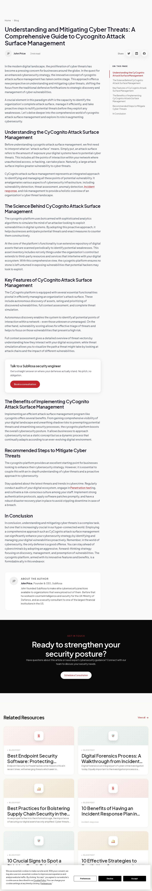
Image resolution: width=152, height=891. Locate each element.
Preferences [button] (46, 883)
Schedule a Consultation (76, 675)
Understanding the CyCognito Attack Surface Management (128, 74)
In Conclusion (119, 113)
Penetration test (80, 487)
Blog (16, 20)
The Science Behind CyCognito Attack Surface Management (128, 81)
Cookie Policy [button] (40, 880)
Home (8, 20)
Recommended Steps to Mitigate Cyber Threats (129, 107)
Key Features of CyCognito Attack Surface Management (130, 89)
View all (141, 717)
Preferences (85, 878)
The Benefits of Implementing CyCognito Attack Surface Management (127, 98)
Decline (110, 878)
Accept (134, 878)
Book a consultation (25, 384)
